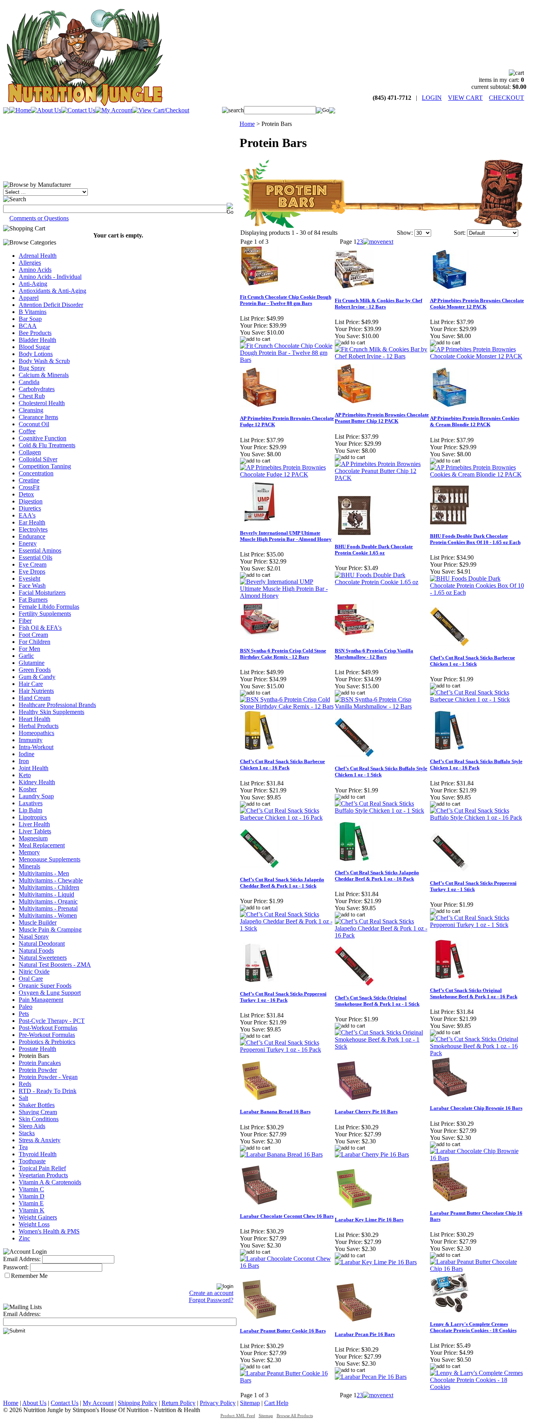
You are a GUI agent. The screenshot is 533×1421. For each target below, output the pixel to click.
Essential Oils (35, 557)
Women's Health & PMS (49, 1231)
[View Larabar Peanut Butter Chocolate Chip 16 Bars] (477, 1268)
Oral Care (31, 978)
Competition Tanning (45, 466)
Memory (29, 852)
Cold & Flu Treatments (47, 445)
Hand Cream (34, 698)
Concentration (36, 473)
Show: (405, 232)
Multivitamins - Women (48, 915)
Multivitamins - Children (49, 887)
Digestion (31, 501)
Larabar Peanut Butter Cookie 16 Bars (283, 1331)
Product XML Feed (237, 1416)
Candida (29, 382)
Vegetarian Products (43, 1175)
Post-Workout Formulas (48, 1027)
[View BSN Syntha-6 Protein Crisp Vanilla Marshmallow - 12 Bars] (382, 706)
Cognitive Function (42, 438)
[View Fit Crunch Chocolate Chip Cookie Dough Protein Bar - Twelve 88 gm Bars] (287, 359)
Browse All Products (295, 1416)
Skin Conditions (39, 1119)
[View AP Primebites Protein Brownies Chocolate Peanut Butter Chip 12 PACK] (382, 478)
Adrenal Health (38, 255)
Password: (15, 1267)
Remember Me (29, 1275)
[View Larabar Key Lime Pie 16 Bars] (376, 1262)
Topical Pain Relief (42, 1168)
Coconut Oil (34, 424)
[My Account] (113, 110)
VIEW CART (465, 97)
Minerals (29, 866)
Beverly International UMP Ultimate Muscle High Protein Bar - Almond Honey (286, 536)
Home (247, 123)
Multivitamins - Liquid (46, 894)
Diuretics (30, 508)
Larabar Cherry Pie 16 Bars (366, 1111)
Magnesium (33, 838)
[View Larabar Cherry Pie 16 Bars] (372, 1154)
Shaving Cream (38, 1112)
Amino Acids (35, 269)
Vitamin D (31, 1196)
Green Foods (35, 669)
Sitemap (250, 1403)
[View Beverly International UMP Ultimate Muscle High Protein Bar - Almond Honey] (287, 595)
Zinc (24, 1238)
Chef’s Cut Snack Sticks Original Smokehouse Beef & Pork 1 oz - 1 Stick (377, 1001)
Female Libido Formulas (49, 606)
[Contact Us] (78, 110)
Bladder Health (37, 340)
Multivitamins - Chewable (51, 880)
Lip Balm (30, 810)
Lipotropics (33, 817)
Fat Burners (33, 599)
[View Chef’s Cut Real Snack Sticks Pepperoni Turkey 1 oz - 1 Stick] (477, 924)
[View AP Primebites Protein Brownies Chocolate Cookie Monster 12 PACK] (477, 356)
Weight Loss (34, 1224)
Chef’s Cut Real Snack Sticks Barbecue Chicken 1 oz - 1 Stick (472, 661)
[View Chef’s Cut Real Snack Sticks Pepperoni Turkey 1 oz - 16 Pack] (287, 1049)
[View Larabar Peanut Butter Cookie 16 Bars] (287, 1380)
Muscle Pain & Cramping (50, 929)
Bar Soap (30, 318)
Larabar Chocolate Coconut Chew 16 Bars (287, 1216)
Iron (24, 761)
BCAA (28, 325)
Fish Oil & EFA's (40, 627)
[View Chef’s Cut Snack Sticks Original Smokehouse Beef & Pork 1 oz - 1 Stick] (382, 1046)
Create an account (211, 1293)
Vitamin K (31, 1210)
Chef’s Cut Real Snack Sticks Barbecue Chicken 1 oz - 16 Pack (282, 764)
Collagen (30, 452)
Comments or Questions (39, 218)
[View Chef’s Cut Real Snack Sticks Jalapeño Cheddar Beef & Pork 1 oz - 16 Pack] (382, 935)
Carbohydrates (37, 389)
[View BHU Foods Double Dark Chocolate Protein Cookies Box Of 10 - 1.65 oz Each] (477, 592)
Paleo (25, 1006)
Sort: (459, 232)
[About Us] (46, 110)
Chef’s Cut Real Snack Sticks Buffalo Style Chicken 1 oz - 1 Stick (381, 771)
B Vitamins (32, 311)
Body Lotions (36, 354)
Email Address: (22, 1259)
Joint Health (33, 768)
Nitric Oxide (34, 971)
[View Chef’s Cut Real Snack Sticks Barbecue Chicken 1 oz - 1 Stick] (477, 699)
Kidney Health (37, 782)
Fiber (25, 620)
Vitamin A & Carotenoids (50, 1182)
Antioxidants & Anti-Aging (52, 290)
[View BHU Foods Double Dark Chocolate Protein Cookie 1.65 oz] (382, 582)
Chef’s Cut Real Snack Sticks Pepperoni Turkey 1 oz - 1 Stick (473, 886)
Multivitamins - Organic (48, 901)
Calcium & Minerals (44, 375)
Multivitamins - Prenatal (48, 908)
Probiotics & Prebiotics (47, 1041)
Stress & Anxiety (39, 1140)
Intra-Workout (36, 747)
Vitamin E (31, 1203)
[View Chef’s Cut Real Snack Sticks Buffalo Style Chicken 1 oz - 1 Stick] (382, 810)
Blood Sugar (34, 347)
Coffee (27, 431)
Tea (23, 1147)
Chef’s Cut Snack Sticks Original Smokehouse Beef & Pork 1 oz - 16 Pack (473, 993)
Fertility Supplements (45, 613)
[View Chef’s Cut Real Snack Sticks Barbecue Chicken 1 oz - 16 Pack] (287, 817)
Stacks (27, 1133)
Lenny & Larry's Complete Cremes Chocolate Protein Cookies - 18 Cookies (473, 1327)
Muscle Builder (38, 922)
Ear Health (32, 522)
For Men (29, 648)
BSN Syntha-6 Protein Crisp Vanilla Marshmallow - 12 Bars (374, 654)
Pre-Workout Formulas (47, 1034)
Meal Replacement (42, 845)
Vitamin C (31, 1189)
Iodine (26, 754)
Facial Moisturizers (42, 592)
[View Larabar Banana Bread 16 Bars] (281, 1154)
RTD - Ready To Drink (47, 1091)
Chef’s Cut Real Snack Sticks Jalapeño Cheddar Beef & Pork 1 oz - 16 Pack (377, 876)
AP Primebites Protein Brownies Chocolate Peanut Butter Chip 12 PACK (382, 418)
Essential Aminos (40, 550)
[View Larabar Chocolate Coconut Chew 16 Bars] (287, 1265)
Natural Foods (36, 950)
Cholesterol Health (42, 403)
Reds (25, 1084)
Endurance (32, 536)
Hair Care (31, 683)
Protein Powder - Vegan (48, 1077)
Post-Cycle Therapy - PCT (52, 1020)
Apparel (29, 297)
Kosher (28, 789)
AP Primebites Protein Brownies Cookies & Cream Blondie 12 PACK (474, 421)
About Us (34, 1403)
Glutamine (31, 662)
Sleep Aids (32, 1126)
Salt (23, 1098)
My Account (98, 1403)
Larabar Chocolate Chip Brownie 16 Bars (476, 1108)
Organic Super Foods (45, 985)
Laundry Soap (36, 796)
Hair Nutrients (36, 690)
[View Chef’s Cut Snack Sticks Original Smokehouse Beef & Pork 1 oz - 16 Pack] (477, 1053)
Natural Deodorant (42, 943)
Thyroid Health (38, 1154)
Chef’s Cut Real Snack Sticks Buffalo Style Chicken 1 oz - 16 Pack (476, 764)
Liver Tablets (35, 831)
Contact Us (64, 1403)
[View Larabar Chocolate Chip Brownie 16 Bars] (477, 1158)
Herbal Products (39, 726)
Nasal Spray (34, 936)
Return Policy (178, 1403)
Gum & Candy (37, 676)
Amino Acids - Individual (50, 276)
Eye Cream (32, 564)
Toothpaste (32, 1161)
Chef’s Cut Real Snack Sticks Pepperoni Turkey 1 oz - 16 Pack (283, 997)
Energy (28, 543)
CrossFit (29, 487)
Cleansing (31, 410)
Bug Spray (32, 368)
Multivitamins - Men (44, 873)
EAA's (27, 515)
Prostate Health (37, 1048)
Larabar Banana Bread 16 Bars (275, 1111)
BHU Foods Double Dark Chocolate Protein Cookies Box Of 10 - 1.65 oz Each (475, 539)
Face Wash (32, 585)
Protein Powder (38, 1070)
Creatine (29, 480)
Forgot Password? (211, 1300)
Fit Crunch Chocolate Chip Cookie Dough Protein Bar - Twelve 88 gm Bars (285, 300)
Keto (25, 775)
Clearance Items (38, 417)
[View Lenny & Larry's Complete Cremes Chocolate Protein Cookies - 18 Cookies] (477, 1387)
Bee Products (35, 333)
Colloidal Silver (38, 459)
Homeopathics (36, 733)
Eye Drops (32, 571)
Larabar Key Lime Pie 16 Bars (369, 1220)
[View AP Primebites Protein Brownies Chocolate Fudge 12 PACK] (287, 474)
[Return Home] (84, 104)
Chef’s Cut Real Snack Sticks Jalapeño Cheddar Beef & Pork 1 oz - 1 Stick (282, 883)
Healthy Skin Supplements (51, 712)
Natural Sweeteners (43, 957)
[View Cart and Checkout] (160, 110)
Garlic (26, 655)
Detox (26, 494)
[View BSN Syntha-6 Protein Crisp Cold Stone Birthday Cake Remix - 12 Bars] (287, 706)
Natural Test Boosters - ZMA (55, 964)
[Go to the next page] (378, 241)
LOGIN (432, 97)
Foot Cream (33, 634)
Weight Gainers (38, 1217)
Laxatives (31, 803)
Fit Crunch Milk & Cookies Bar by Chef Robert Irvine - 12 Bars (378, 304)
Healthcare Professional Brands (57, 705)
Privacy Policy (218, 1403)
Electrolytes (33, 529)
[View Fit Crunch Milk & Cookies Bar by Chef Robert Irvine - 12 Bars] (382, 356)
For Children (34, 641)
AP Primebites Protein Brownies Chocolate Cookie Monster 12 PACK (477, 304)
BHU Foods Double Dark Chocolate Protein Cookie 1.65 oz (374, 550)
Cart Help (276, 1403)
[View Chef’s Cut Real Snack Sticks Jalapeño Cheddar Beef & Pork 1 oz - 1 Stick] (287, 928)
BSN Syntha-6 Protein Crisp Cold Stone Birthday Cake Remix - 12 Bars (283, 654)
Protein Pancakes (40, 1063)
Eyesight (29, 578)
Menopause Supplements (49, 859)
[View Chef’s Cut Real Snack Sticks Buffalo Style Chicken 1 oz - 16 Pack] (477, 817)
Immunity (31, 740)
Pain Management (41, 999)
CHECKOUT (506, 97)
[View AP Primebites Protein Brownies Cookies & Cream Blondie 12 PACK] (477, 474)
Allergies (30, 262)
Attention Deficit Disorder (51, 304)
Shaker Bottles (37, 1105)
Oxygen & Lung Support (50, 992)
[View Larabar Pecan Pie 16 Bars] (371, 1376)
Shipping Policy (137, 1403)
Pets (24, 1013)
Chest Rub (32, 396)
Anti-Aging (33, 283)
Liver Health (34, 824)
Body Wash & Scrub (44, 361)
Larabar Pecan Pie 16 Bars (365, 1334)
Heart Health (34, 719)
